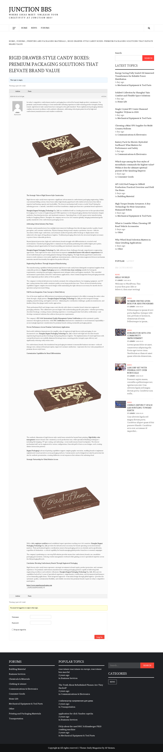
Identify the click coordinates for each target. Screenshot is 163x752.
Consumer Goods (126, 177)
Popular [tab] (119, 261)
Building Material (126, 196)
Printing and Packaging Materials (25, 713)
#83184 (103, 96)
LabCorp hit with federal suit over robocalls (137, 370)
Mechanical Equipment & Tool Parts (134, 85)
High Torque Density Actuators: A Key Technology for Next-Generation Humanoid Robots (132, 206)
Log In (99, 637)
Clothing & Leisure (17, 684)
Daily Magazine (94, 748)
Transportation (16, 718)
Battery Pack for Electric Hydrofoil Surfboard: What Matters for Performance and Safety (131, 145)
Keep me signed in (20, 630)
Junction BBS (30, 9)
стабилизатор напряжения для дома (76, 701)
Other (120, 232)
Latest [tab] (130, 261)
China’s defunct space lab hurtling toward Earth (139, 408)
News (34, 28)
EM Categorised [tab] (124, 267)
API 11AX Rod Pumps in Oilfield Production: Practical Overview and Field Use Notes (134, 187)
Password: (15, 623)
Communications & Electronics (132, 134)
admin (120, 280)
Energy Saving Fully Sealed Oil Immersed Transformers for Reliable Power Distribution (134, 76)
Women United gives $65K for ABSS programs (140, 302)
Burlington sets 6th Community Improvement (139, 336)
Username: (15, 617)
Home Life (122, 101)
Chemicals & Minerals (19, 679)
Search (118, 53)
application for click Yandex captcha (76, 713)
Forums (45, 28)
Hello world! (122, 277)
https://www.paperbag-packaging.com (39, 585)
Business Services (17, 674)
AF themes (110, 748)
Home (24, 28)
